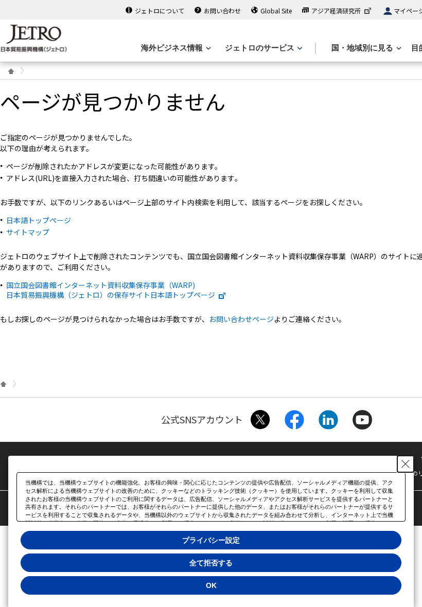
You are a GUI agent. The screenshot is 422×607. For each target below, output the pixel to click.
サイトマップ (27, 232)
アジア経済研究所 (336, 10)
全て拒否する (211, 563)
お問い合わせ (222, 10)
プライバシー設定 (211, 540)
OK (211, 585)
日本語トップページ (38, 220)
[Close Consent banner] (405, 464)
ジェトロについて (159, 10)
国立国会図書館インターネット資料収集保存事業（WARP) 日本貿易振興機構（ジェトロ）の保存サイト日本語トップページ (110, 289)
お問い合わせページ (241, 319)
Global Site (276, 10)
